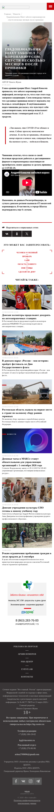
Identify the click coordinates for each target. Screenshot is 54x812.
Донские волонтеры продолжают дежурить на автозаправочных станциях (26, 317)
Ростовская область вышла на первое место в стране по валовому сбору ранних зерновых (27, 413)
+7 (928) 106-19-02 (27, 734)
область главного (27, 264)
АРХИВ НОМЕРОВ (27, 654)
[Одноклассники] (17, 234)
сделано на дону (27, 272)
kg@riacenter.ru (27, 740)
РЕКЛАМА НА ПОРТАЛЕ (26, 647)
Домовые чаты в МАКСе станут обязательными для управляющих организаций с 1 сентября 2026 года (22, 462)
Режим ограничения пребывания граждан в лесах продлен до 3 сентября (26, 555)
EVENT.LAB (27, 669)
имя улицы (27, 268)
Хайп (26, 260)
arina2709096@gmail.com (27, 754)
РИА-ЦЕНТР (27, 662)
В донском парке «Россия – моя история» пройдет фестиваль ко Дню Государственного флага (25, 364)
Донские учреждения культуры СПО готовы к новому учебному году (23, 509)
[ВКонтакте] (7, 234)
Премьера (27, 256)
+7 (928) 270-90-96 (27, 748)
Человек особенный (26, 253)
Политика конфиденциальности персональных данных (27, 801)
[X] (27, 234)
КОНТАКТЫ (27, 677)
